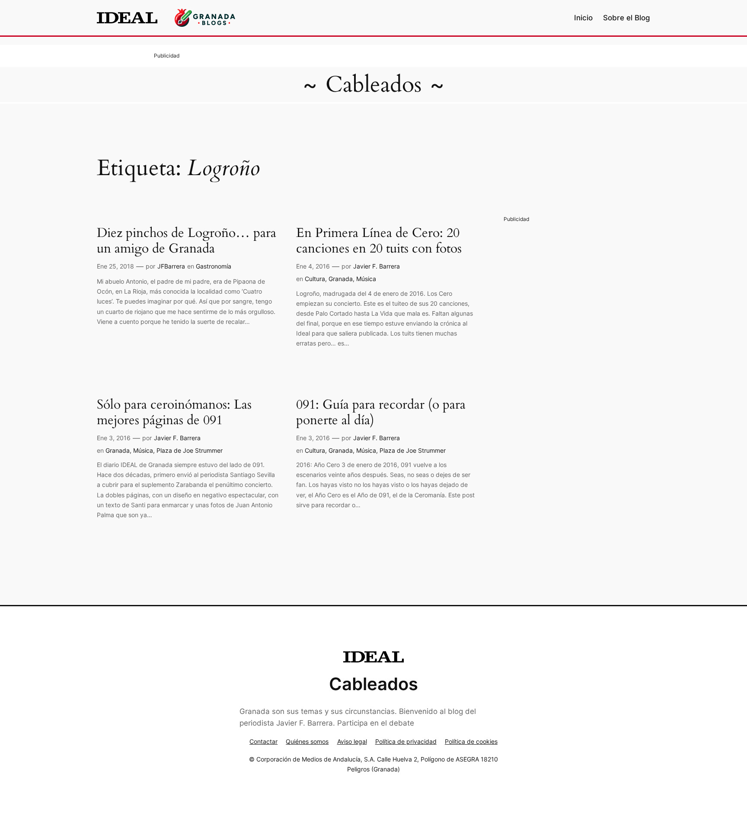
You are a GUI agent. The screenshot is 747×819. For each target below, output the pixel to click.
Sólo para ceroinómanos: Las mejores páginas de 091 (174, 412)
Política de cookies (471, 741)
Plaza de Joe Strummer (189, 450)
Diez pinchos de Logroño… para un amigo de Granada (186, 241)
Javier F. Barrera (376, 266)
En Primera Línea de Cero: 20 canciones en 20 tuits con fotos (379, 241)
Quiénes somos (307, 741)
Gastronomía (213, 266)
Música (366, 278)
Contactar (263, 741)
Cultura (315, 278)
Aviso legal (352, 741)
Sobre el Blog (626, 17)
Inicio (583, 17)
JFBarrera (171, 266)
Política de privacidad (406, 741)
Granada (341, 278)
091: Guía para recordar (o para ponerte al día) (381, 412)
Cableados (373, 84)
